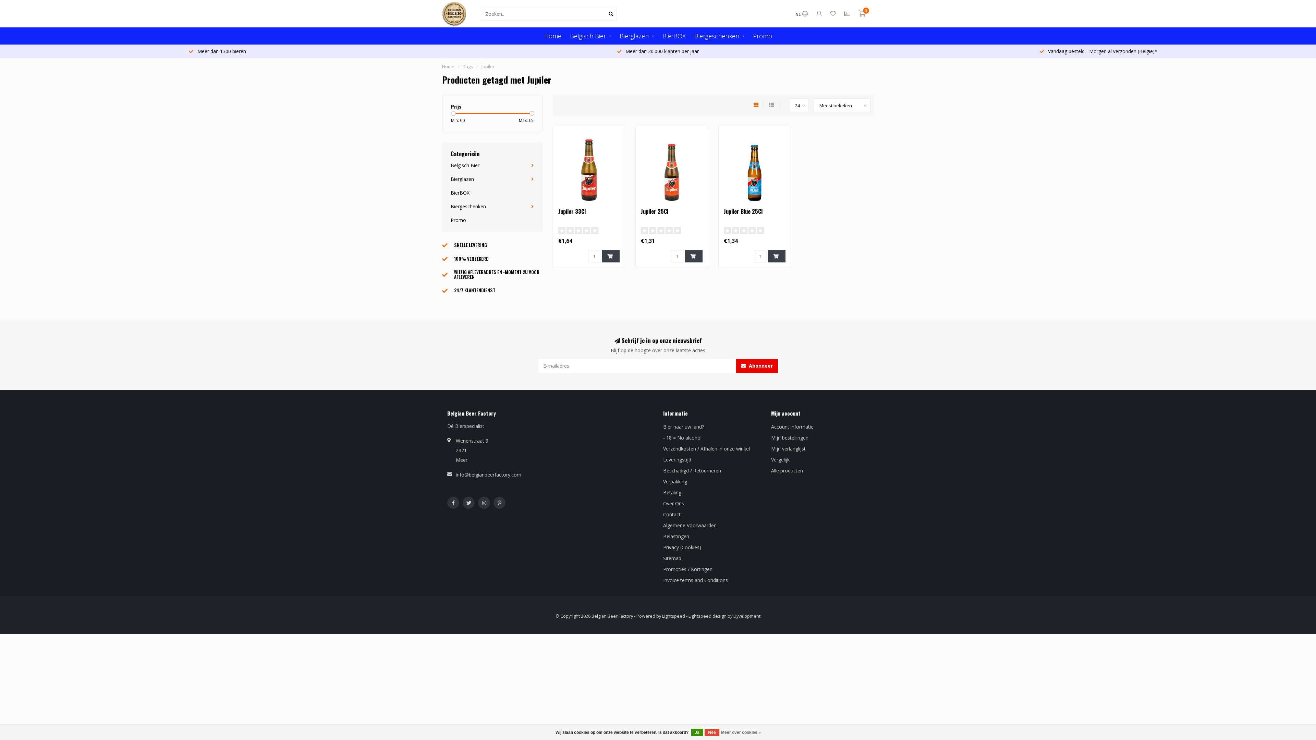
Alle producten (787, 470)
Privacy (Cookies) (682, 547)
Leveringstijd (677, 459)
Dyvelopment (746, 616)
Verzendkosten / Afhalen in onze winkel (706, 448)
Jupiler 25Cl (654, 211)
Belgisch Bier (588, 36)
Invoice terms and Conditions (695, 580)
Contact (672, 514)
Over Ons (673, 503)
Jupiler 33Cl (572, 211)
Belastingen (676, 536)
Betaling (672, 492)
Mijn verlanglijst (788, 448)
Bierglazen (634, 36)
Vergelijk (780, 459)
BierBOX (674, 36)
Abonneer (760, 365)
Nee (712, 732)
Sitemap (672, 558)
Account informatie (792, 426)
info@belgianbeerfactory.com (488, 474)
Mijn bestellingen (789, 437)
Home (552, 36)
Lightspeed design (708, 616)
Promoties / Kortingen (687, 569)
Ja (697, 732)
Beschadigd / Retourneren (692, 470)
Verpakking (675, 481)
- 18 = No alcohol (682, 437)
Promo (762, 36)
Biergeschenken (716, 36)
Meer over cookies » (741, 732)
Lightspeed (673, 616)
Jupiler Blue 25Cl (743, 211)
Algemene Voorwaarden (690, 525)
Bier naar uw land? (683, 426)
